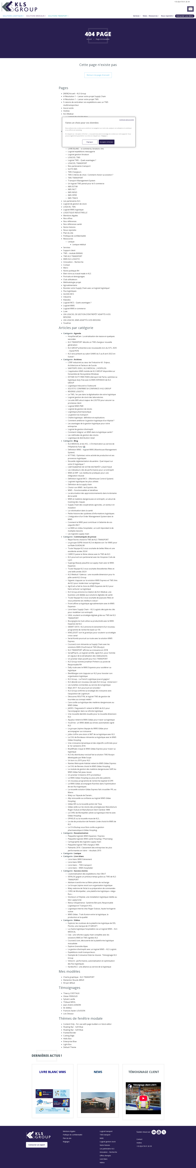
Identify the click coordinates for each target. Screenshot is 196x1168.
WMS (102, 1138)
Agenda (77, 333)
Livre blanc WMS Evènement (80, 859)
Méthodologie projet (72, 282)
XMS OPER (72, 195)
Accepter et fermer (106, 142)
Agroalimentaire (70, 285)
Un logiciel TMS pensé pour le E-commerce (86, 183)
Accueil (89, 39)
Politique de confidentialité (74, 236)
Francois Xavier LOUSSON (74, 1010)
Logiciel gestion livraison (78, 154)
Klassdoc (67, 300)
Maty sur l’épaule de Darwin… (80, 795)
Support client (69, 250)
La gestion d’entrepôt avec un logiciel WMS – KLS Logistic (92, 949)
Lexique (71, 241)
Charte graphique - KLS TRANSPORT (78, 977)
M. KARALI (67, 1008)
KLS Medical (68, 114)
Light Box (67, 1044)
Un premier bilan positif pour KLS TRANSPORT (88, 659)
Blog (76, 441)
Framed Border (69, 1032)
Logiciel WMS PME (75, 406)
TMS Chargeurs (74, 172)
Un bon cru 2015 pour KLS (79, 760)
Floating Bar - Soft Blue (73, 1027)
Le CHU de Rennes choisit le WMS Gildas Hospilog (89, 766)
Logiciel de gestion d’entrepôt (80, 429)
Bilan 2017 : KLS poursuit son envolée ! (84, 688)
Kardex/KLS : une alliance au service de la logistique (89, 967)
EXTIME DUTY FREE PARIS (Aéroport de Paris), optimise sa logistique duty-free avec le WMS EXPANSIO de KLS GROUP (92, 380)
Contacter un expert (36, 1145)
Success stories (81, 871)
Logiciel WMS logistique (73, 209)
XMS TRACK (73, 198)
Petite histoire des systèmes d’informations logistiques (91, 513)
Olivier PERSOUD (70, 996)
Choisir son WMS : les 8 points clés (82, 487)
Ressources (68, 238)
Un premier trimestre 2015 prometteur (84, 775)
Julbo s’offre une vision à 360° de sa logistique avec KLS (91, 734)
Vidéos (77, 920)
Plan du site (68, 233)
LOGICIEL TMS (74, 157)
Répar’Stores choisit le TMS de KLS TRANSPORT (88, 539)
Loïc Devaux (68, 1013)
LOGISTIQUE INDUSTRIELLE (75, 212)
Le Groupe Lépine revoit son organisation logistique (90, 885)
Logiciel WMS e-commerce (74, 308)
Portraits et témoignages (74, 276)
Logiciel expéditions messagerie (81, 151)
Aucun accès (68, 108)
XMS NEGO (72, 192)
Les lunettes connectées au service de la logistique (89, 685)
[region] (99, 132)
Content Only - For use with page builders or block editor (87, 1024)
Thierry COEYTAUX (71, 993)
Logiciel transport (106, 1131)
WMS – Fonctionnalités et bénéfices (83, 490)
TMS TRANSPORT (75, 178)
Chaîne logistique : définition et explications (86, 417)
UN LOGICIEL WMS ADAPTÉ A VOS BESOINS (82, 320)
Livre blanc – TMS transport (80, 865)
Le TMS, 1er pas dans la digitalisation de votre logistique (92, 394)
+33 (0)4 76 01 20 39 (144, 1146)
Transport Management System (81, 180)
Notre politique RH (71, 270)
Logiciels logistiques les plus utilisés (83, 481)
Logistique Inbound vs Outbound (82, 385)
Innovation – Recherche (73, 262)
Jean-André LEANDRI (72, 1005)
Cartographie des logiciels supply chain (84, 842)
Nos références (69, 221)
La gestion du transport (78, 415)
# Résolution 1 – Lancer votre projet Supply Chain (84, 96)
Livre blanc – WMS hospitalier (80, 868)
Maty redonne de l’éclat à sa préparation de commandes (91, 888)
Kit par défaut (69, 983)
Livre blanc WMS (75, 862)
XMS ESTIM (73, 186)
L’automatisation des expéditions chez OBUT (87, 874)
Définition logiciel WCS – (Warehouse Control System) (90, 478)
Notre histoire (69, 227)
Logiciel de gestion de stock (75, 204)
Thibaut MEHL (69, 1002)
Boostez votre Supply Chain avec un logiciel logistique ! (86, 288)
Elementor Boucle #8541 (73, 980)
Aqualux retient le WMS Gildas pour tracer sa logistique (91, 720)
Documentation (81, 833)
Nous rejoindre (69, 230)
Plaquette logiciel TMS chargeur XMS (83, 844)
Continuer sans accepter (126, 120)
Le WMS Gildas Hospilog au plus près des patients (89, 778)
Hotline (66, 111)
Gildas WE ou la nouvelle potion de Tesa (85, 804)
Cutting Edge (68, 1035)
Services (66, 247)
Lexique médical (79, 244)
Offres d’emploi (105, 1155)
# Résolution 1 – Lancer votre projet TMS (81, 99)
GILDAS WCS (68, 294)
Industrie (67, 297)
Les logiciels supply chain (78, 534)
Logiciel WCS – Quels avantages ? (77, 302)
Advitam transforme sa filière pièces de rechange (88, 882)
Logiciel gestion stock (108, 1142)
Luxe (65, 311)
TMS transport (105, 1135)
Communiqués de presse (85, 537)
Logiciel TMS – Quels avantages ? (82, 160)
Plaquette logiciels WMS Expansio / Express (86, 836)
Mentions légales (70, 215)
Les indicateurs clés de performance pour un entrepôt (91, 470)
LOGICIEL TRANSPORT (77, 163)
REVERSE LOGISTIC (76, 391)
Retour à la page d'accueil (98, 75)
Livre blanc (79, 856)
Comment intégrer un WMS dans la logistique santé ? (90, 432)
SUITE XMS (72, 169)
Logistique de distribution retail (81, 438)
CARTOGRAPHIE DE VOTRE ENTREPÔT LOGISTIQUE (90, 467)
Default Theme (69, 1047)
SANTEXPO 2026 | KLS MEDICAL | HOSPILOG (87, 368)
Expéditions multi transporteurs (81, 952)
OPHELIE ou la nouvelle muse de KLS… (84, 818)
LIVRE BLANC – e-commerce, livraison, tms (86, 148)
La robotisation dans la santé (80, 510)
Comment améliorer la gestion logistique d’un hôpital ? (91, 420)
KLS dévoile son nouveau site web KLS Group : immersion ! (92, 682)
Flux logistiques (69, 291)
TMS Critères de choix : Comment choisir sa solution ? (90, 175)
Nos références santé (72, 224)
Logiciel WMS (69, 305)
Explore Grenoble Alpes (78, 946)
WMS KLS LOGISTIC (71, 259)
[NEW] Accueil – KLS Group (74, 93)
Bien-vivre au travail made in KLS (77, 273)
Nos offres (67, 218)
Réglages (90, 142)
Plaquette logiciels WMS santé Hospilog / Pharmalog (90, 839)
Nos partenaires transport (79, 166)
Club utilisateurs (70, 279)
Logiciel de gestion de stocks (80, 409)
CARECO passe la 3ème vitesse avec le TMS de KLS (89, 554)
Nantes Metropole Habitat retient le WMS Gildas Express (92, 763)
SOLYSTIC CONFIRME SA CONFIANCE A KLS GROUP (89, 388)
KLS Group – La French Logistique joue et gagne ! (89, 679)
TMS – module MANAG (73, 253)
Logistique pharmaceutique (79, 412)
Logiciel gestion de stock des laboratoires (85, 397)
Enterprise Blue (70, 1041)
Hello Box (67, 1038)
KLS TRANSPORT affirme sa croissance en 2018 (88, 650)
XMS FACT (72, 189)
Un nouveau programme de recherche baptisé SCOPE (90, 781)
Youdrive (67, 323)
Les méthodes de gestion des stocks (83, 435)
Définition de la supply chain (80, 484)
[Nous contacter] (190, 9)
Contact (66, 265)
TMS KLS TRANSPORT (72, 256)
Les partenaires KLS (71, 201)
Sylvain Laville (69, 999)
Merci (65, 268)
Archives (78, 359)
